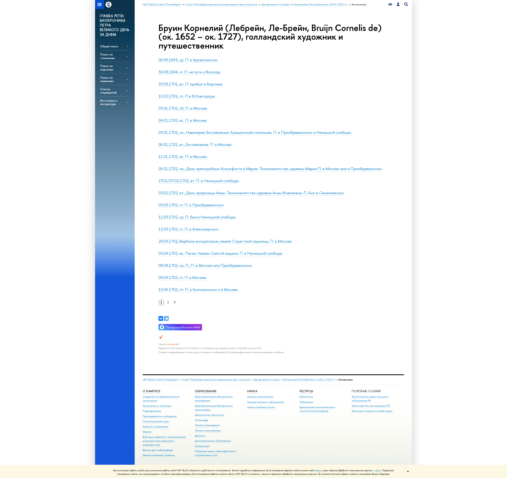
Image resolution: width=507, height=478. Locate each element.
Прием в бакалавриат (207, 425)
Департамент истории (267, 379)
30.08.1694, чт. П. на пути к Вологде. (189, 72)
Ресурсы (306, 391)
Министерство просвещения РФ (371, 405)
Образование (205, 391)
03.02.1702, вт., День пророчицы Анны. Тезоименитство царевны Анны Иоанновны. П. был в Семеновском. (251, 192)
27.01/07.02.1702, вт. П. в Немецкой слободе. (198, 180)
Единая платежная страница (158, 455)
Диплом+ (200, 435)
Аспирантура (202, 446)
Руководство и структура (157, 405)
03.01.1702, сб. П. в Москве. (183, 108)
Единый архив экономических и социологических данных (317, 409)
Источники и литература (108, 102)
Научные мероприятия (260, 396)
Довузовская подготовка (209, 415)
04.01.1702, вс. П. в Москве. (182, 120)
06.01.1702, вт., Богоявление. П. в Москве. (195, 144)
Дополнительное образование (213, 441)
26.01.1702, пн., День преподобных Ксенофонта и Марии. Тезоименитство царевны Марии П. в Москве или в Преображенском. (270, 168)
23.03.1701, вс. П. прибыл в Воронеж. (190, 84)
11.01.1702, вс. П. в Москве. (182, 156)
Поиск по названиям (106, 79)
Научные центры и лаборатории (265, 402)
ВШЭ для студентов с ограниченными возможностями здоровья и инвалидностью (164, 440)
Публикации (306, 402)
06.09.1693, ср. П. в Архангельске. (188, 59)
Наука (252, 391)
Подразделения (152, 411)
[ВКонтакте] (160, 318)
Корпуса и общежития (155, 426)
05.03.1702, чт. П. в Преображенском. (191, 204)
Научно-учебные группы (261, 407)
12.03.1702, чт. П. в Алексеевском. (188, 229)
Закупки (147, 431)
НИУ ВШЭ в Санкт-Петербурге (161, 379)
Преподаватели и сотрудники (160, 416)
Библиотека (306, 396)
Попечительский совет (156, 421)
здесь (319, 470)
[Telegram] (166, 318)
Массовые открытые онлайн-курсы (372, 411)
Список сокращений (108, 90)
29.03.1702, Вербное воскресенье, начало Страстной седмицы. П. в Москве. (225, 241)
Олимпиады (201, 420)
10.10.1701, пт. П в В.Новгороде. (186, 96)
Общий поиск (109, 46)
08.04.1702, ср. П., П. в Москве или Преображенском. (205, 265)
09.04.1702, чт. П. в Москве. (182, 277)
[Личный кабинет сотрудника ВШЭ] (398, 4)
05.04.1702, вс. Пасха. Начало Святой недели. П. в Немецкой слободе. (220, 253)
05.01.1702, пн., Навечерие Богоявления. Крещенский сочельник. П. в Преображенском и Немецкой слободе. (255, 132)
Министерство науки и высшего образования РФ (370, 398)
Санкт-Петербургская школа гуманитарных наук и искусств (216, 379)
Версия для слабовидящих (158, 450)
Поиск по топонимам (107, 56)
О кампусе (151, 391)
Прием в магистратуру (208, 430)
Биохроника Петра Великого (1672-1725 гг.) (309, 379)
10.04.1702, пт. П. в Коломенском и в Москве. (198, 289)
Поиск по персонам (106, 67)
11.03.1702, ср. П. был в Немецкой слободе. (197, 217)
